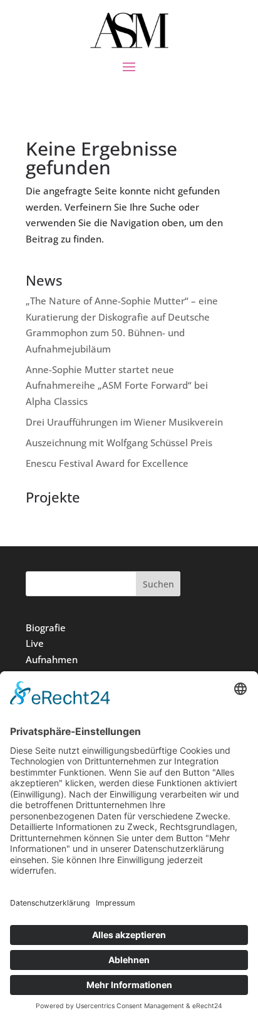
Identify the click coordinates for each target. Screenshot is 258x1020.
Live (35, 643)
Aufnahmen (52, 659)
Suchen (158, 584)
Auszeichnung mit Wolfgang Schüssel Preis (119, 442)
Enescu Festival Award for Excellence (107, 463)
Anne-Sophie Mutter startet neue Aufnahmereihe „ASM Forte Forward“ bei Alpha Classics (117, 385)
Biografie (46, 627)
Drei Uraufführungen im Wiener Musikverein (124, 422)
